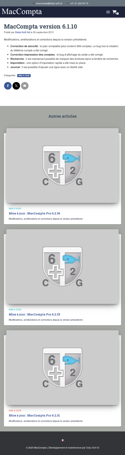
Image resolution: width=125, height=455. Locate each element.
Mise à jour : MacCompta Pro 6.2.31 (34, 415)
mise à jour (24, 75)
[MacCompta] (23, 12)
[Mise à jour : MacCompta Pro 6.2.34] (62, 165)
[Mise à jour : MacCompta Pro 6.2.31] (62, 367)
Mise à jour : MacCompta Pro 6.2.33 (34, 314)
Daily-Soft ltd (92, 447)
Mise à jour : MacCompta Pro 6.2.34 (34, 213)
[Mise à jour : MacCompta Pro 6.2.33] (62, 266)
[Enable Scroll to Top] (118, 448)
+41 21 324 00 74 (79, 3)
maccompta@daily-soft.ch (49, 3)
